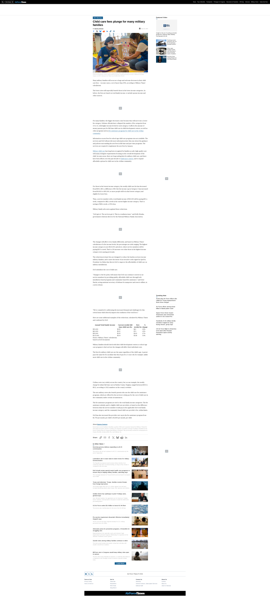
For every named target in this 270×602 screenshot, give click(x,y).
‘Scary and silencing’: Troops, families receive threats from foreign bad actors (110, 483)
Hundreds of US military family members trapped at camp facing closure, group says (166, 322)
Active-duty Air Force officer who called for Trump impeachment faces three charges (166, 300)
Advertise (138, 581)
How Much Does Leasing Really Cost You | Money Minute (171, 58)
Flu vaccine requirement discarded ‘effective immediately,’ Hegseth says (111, 518)
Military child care (99, 151)
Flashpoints (209, 2)
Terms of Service (88, 583)
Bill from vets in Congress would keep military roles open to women (111, 553)
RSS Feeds (113, 585)
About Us (164, 583)
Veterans (247, 2)
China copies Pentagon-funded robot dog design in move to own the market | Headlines (171, 51)
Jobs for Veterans (166, 585)
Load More (120, 563)
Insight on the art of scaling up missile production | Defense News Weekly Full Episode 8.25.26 (166, 34)
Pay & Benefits (201, 2)
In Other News (98, 444)
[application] (166, 26)
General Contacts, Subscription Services (146, 583)
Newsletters (113, 583)
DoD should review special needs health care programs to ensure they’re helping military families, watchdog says (111, 471)
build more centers (127, 159)
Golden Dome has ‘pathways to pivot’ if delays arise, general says (109, 494)
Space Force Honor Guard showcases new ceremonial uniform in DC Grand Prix (165, 314)
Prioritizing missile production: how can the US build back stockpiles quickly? (171, 42)
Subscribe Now (264, 2)
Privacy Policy (88, 581)
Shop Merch (113, 588)
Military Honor (254, 2)
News (194, 2)
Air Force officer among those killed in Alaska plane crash (165, 307)
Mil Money (98, 18)
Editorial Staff (139, 585)
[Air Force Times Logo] (20, 2)
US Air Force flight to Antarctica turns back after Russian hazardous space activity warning (166, 331)
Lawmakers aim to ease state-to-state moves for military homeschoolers (111, 459)
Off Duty (241, 2)
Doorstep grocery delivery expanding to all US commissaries (107, 448)
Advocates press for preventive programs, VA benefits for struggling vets (111, 529)
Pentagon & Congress (219, 2)
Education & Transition (232, 2)
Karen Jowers (99, 28)
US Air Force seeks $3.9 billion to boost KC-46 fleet (109, 505)
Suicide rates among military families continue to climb (110, 540)
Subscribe (112, 581)
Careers (164, 581)
